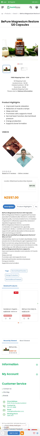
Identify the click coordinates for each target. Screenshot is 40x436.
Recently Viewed (10, 341)
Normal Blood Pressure (13, 279)
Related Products (10, 286)
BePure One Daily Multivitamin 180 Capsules (29, 309)
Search (15, 13)
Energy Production (12, 275)
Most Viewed (25, 341)
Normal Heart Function (19, 271)
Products (8, 13)
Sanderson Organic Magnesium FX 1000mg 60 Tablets (11, 309)
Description (9, 207)
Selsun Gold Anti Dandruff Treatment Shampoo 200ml (21, 430)
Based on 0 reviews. (9, 173)
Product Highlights (24, 207)
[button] (36, 45)
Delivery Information (25, 91)
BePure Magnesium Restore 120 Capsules (13, 347)
